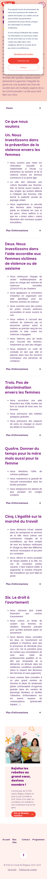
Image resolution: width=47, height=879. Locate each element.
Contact (26, 839)
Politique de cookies (28, 869)
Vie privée (12, 869)
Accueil (6, 839)
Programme (38, 839)
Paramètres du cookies (23, 54)
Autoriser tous (23, 61)
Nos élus (14, 841)
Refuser (23, 67)
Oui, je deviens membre (21, 814)
